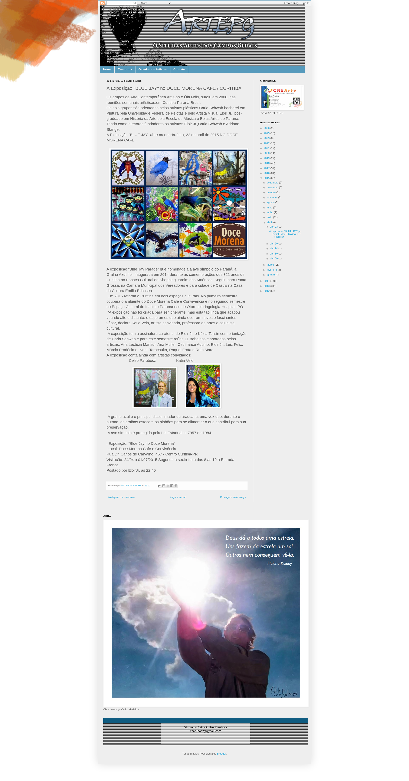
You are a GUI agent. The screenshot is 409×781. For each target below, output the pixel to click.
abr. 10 (274, 253)
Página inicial (178, 497)
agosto (271, 202)
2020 (267, 153)
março (271, 264)
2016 (267, 173)
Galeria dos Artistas (152, 69)
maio (270, 217)
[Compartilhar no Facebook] (172, 486)
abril (269, 222)
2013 (267, 286)
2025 (267, 133)
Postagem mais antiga (233, 497)
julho (270, 207)
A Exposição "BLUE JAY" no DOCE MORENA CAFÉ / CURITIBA (285, 234)
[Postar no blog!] (164, 486)
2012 (267, 290)
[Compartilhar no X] (168, 486)
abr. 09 (274, 258)
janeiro (271, 274)
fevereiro (272, 269)
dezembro (273, 182)
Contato (179, 69)
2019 (267, 158)
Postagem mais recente (121, 497)
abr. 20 (274, 243)
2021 (267, 148)
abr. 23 (274, 226)
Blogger (221, 753)
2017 (267, 168)
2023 (267, 138)
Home (107, 69)
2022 (267, 143)
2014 (267, 280)
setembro (272, 197)
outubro (271, 192)
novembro (273, 187)
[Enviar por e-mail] (160, 486)
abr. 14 (274, 248)
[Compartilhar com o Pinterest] (176, 486)
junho (270, 212)
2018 (267, 163)
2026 (267, 128)
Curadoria (125, 69)
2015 (267, 178)
